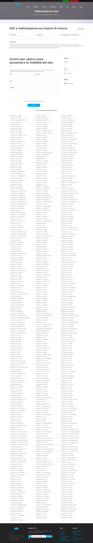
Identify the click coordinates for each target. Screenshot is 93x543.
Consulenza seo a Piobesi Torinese (18, 373)
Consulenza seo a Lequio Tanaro (17, 285)
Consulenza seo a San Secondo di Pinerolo (45, 444)
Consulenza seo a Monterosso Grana (69, 328)
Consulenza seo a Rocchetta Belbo (68, 410)
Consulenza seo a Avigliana (41, 128)
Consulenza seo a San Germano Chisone (19, 436)
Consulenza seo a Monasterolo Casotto (69, 315)
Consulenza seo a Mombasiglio (17, 313)
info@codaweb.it (70, 83)
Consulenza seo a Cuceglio (41, 238)
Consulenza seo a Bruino (41, 165)
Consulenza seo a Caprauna (67, 180)
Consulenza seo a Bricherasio (42, 160)
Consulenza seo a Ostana (66, 350)
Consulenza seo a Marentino (67, 300)
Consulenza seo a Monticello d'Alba (18, 332)
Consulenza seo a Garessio (16, 262)
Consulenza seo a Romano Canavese (44, 414)
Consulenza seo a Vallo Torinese (17, 487)
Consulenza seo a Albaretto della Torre (18, 120)
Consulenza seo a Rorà (41, 416)
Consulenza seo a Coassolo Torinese (69, 227)
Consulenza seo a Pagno (15, 354)
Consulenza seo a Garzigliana (42, 262)
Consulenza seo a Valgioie (41, 485)
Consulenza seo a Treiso (41, 479)
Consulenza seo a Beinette (16, 143)
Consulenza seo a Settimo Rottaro (68, 459)
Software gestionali (77, 534)
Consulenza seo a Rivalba (66, 397)
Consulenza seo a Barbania (16, 137)
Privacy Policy (21, 535)
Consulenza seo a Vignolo (15, 502)
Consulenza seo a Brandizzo (67, 158)
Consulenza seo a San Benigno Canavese (19, 431)
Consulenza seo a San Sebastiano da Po (19, 444)
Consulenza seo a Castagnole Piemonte (69, 193)
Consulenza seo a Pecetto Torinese (18, 360)
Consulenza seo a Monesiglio (67, 320)
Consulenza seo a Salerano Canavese (18, 425)
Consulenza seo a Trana (15, 477)
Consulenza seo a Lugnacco (67, 292)
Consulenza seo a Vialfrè (66, 498)
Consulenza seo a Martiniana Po (17, 305)
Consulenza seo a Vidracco (67, 500)
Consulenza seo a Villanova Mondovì (69, 504)
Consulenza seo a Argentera (42, 126)
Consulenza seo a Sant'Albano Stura (18, 449)
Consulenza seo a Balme (41, 135)
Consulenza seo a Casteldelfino (17, 195)
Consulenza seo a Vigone (41, 502)
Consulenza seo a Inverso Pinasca (43, 274)
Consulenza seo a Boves (15, 158)
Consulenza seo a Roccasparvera (17, 410)
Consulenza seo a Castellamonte (43, 195)
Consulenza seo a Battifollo (42, 141)
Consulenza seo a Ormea (66, 348)
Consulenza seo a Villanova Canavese (44, 504)
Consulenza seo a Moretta (41, 332)
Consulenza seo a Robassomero (43, 403)
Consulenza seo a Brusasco (67, 165)
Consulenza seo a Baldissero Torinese (18, 135)
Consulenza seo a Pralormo (16, 384)
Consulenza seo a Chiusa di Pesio (17, 221)
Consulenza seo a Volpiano (41, 517)
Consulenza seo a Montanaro (42, 326)
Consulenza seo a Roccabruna (42, 408)
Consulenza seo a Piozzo (66, 373)
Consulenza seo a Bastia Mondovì (17, 141)
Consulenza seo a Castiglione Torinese (18, 203)
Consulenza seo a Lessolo (66, 285)
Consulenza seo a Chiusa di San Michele (44, 221)
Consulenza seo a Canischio (42, 178)
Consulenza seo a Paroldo (66, 356)
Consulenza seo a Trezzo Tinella (68, 479)
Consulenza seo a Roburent (16, 406)
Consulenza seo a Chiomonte (67, 219)
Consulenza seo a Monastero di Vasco (44, 315)
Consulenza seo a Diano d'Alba (17, 242)
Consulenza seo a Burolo (66, 167)
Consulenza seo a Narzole (16, 337)
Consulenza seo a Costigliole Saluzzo (44, 236)
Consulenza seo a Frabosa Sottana (68, 255)
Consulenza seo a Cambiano (16, 173)
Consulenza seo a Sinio (66, 461)
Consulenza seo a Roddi (15, 412)
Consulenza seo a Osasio (41, 350)
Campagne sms (76, 532)
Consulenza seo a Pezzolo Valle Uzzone (19, 367)
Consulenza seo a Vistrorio (67, 515)
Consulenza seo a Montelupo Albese (18, 328)
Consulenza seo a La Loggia (42, 279)
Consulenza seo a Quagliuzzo (42, 391)
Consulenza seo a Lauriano (67, 281)
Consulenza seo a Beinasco (67, 141)
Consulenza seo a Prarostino (67, 384)
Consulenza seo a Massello (41, 305)
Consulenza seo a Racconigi (42, 393)
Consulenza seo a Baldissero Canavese (44, 133)
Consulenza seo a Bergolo (66, 145)
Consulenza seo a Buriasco (41, 167)
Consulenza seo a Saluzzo (16, 427)
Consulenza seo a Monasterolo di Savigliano (19, 317)
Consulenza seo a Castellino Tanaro (18, 199)
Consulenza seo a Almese (16, 122)
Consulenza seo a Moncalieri (42, 317)
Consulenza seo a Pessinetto (42, 365)
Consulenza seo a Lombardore (67, 289)
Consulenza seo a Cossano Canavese (18, 236)
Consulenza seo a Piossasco (42, 373)
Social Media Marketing (65, 540)
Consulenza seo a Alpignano (67, 122)
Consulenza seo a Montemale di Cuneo (44, 328)
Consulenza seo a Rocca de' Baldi (17, 408)
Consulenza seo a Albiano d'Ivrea (43, 120)
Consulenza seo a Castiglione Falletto (44, 201)
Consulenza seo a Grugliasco (16, 272)
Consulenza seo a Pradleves (16, 382)
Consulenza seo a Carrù (66, 186)
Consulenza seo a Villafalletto (67, 502)
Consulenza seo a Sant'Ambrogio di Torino (45, 449)
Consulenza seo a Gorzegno (67, 266)
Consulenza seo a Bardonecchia (68, 137)
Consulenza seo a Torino (41, 470)
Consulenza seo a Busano (16, 169)
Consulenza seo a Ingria (15, 274)
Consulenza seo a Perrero (66, 363)
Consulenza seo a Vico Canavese (17, 500)
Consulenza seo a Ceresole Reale (68, 210)
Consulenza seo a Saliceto (41, 425)
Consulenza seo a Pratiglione (42, 386)
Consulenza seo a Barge (15, 139)
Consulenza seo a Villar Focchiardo (68, 507)
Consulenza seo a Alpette (41, 122)
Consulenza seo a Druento (16, 244)
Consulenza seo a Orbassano (16, 348)
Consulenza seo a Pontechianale (43, 380)
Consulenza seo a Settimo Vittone (43, 461)
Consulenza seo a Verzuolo (67, 496)
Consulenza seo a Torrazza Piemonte (69, 470)
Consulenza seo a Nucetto (16, 345)
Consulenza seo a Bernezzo (16, 148)
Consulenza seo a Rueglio (16, 421)
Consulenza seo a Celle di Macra (17, 208)
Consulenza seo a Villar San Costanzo (69, 509)
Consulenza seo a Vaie (40, 483)
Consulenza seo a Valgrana (67, 485)
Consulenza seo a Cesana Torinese (18, 214)
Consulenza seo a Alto (15, 124)
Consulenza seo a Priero (15, 388)
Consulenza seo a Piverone (42, 375)
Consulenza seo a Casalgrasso (67, 188)
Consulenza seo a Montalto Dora (17, 326)
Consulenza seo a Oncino (66, 345)
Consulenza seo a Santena (16, 451)
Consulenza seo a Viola (66, 513)
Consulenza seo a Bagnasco (16, 130)
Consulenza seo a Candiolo (16, 178)
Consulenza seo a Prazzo (66, 386)
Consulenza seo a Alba (66, 117)
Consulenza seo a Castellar (67, 195)
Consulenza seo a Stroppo (16, 468)
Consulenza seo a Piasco (15, 369)
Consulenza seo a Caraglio (41, 182)
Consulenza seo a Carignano (16, 186)
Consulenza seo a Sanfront (16, 446)
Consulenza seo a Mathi (66, 305)
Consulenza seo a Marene (41, 300)
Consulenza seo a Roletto (16, 414)
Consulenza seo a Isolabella (16, 277)
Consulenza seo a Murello (66, 335)
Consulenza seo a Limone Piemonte (69, 287)
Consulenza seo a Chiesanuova (42, 219)
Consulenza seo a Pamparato (67, 354)
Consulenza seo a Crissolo (16, 238)
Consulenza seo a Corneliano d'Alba (18, 234)
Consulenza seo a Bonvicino (42, 150)
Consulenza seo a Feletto (15, 251)
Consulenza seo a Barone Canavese (69, 139)
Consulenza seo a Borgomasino (42, 154)
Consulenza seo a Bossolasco (67, 156)
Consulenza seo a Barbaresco (42, 137)
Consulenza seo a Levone (41, 287)
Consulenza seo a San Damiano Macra (18, 434)
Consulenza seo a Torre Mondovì (68, 472)
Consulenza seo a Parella (41, 356)
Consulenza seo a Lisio (15, 289)
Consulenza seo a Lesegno (41, 285)
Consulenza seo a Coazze (16, 229)
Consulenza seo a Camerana (42, 173)
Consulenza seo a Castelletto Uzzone (44, 197)
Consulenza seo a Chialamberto (17, 216)
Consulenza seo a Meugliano (67, 309)
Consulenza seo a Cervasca (42, 212)
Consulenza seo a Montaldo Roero (17, 324)
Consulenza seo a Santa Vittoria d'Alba (69, 446)
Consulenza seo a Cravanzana (67, 236)
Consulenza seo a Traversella (67, 477)
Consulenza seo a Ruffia (41, 421)
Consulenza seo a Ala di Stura (42, 117)
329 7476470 (69, 73)
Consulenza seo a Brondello (16, 163)
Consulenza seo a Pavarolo (16, 358)
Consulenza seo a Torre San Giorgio (43, 474)
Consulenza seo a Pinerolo (16, 371)
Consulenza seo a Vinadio (15, 513)
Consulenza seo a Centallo (41, 208)
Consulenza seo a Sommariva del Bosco (44, 464)
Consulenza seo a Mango (66, 298)
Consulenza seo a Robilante (67, 403)
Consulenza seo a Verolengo (16, 496)
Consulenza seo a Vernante (67, 494)
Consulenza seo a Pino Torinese (43, 371)
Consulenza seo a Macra (41, 296)
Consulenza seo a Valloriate (42, 487)
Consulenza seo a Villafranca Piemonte (18, 504)
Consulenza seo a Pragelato (42, 382)
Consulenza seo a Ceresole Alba (43, 210)
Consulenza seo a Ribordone (42, 395)
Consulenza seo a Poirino (15, 378)
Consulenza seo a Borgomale (16, 154)
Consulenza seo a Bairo (66, 130)
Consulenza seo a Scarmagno (67, 455)
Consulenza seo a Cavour (66, 206)
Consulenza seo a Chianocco (42, 216)
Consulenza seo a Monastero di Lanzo (18, 315)
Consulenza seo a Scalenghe (42, 455)
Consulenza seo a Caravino (16, 184)
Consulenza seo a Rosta (15, 418)
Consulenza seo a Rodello (66, 412)
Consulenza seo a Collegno (41, 229)
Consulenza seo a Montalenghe (68, 324)
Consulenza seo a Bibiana (41, 148)
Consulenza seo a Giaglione (67, 264)
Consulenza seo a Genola (15, 264)
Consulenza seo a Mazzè (41, 307)
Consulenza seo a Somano (16, 464)
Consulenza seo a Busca (41, 169)
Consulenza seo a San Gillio (41, 436)
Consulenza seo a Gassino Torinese (69, 262)
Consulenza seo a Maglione (42, 298)
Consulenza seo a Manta (15, 300)
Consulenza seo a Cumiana (67, 238)
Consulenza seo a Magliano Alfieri (68, 296)
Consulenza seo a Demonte (67, 240)
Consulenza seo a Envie (15, 246)
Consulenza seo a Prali (66, 382)
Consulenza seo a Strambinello (42, 466)
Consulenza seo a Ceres (15, 210)
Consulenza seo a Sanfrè (66, 444)
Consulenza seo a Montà (41, 322)
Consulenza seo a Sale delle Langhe (43, 423)
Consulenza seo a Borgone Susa (68, 154)
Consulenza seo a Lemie (41, 283)
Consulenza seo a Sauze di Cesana (17, 453)
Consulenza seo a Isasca (66, 274)
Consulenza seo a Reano (66, 393)
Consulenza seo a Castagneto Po (17, 193)
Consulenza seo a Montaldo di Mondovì (69, 322)
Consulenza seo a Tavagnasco (17, 470)
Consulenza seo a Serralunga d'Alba (68, 457)
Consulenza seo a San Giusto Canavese (44, 438)
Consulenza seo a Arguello (66, 126)
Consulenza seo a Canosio (66, 178)
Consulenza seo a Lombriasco (16, 292)
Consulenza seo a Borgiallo (16, 152)
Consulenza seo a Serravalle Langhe (18, 459)
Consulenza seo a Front (66, 257)
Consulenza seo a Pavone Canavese (43, 358)
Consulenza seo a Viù (15, 517)
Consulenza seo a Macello (16, 296)
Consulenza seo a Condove (41, 231)
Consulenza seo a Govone (41, 268)
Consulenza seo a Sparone (16, 466)
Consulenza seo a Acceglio (16, 115)
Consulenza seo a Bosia (41, 156)
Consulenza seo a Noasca (16, 341)
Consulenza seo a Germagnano (42, 264)
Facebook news (63, 538)
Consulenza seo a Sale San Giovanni (68, 423)
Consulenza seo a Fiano (66, 251)
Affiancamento (76, 540)
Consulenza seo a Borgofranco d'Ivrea (69, 152)
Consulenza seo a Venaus (15, 494)
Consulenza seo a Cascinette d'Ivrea (18, 191)
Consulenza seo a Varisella (67, 489)
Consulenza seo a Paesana (67, 352)
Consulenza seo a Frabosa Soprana (43, 255)
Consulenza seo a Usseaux (67, 481)
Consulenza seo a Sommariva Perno (69, 464)
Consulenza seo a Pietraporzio (42, 369)
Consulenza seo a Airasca (66, 115)
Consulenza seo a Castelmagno (42, 199)
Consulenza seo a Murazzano (42, 335)
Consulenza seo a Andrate (66, 124)
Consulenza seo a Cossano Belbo (68, 234)
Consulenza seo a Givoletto (42, 266)
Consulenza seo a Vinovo (41, 513)
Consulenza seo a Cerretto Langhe (17, 212)
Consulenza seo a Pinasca (66, 369)
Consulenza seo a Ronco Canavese (68, 414)
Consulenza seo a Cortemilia (42, 234)
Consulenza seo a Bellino (41, 143)
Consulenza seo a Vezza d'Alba (42, 498)
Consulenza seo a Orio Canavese (43, 348)
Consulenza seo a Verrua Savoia (43, 496)
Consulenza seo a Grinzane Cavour (17, 270)
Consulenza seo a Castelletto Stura (18, 197)
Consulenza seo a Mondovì (41, 320)
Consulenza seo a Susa (41, 468)
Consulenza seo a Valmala (66, 487)
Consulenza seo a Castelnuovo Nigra (18, 201)
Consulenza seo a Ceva (41, 214)
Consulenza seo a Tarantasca (67, 468)
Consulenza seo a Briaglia (15, 160)
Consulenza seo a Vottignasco (16, 520)
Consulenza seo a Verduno (41, 494)
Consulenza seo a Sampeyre (42, 429)
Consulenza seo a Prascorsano (17, 386)
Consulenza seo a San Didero (42, 434)
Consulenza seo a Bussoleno (67, 169)
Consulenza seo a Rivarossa (16, 401)
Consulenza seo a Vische (41, 515)
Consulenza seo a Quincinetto (16, 393)
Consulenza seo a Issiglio (41, 277)
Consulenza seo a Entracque (67, 244)
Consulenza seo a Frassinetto (16, 257)
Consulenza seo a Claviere (41, 227)
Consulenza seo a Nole (41, 341)
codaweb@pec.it (15, 540)
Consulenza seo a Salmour (66, 425)
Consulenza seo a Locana (41, 289)
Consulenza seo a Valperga (16, 489)
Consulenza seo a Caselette (42, 191)
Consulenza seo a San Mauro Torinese (44, 440)
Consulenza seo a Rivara (41, 399)
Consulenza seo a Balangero (16, 133)
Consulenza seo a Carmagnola (42, 186)
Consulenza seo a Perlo (66, 360)
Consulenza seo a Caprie (15, 182)
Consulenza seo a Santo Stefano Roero (69, 451)
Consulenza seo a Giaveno (16, 266)
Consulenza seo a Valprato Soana (43, 489)
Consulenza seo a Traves (15, 479)
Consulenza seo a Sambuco (67, 427)
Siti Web (62, 531)
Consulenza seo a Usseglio (16, 483)
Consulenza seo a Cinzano (16, 225)
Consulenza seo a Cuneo (15, 240)
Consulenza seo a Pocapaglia (67, 375)
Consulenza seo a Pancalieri (16, 356)
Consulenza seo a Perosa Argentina (18, 363)
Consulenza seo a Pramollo (41, 384)
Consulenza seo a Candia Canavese (68, 176)
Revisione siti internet (65, 536)
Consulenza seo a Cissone (66, 225)
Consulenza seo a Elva (40, 244)
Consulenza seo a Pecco (66, 358)
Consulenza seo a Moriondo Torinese (69, 332)
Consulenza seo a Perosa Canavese (43, 363)
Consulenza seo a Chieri (15, 219)
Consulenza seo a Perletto (41, 360)
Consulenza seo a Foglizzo (41, 253)
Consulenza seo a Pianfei (66, 367)
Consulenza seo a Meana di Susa (68, 307)
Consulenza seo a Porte (66, 380)
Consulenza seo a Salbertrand (16, 423)
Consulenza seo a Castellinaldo (67, 197)
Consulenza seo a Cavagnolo (67, 203)
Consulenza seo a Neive (41, 337)
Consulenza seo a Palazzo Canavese (43, 354)
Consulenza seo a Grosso (66, 270)
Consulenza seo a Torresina (67, 474)
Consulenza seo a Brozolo (16, 165)
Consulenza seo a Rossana (67, 416)
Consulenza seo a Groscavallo (42, 270)
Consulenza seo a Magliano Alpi (17, 298)
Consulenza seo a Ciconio (15, 223)
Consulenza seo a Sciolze (41, 457)
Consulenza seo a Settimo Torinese (18, 461)
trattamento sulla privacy (38, 101)
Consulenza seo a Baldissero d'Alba (68, 133)
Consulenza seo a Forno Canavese (68, 253)
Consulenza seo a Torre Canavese (43, 472)
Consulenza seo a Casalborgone (43, 188)
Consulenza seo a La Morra (67, 279)
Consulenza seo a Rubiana (66, 418)
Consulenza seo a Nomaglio (67, 341)
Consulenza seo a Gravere (67, 268)
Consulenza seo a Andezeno (42, 124)
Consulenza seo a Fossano (16, 255)
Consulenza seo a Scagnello (16, 455)
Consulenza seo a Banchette (67, 135)
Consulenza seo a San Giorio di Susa (18, 438)
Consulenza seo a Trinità (15, 481)
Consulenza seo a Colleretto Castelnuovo (70, 229)
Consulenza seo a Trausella (42, 477)
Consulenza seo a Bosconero (16, 156)
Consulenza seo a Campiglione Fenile (18, 176)
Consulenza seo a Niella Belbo (42, 339)
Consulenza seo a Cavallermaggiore (43, 206)
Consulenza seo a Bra (40, 158)
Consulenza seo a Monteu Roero (43, 330)
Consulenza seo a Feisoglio (67, 249)
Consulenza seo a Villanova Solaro (17, 507)
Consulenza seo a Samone (16, 429)
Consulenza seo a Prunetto (16, 391)
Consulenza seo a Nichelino (16, 339)
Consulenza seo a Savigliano (67, 453)
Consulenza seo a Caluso (66, 171)
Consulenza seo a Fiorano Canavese (18, 253)
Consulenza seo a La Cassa (16, 279)
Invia (33, 105)
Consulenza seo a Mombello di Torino (44, 313)
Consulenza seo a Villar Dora (42, 507)
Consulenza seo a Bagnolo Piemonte (44, 130)
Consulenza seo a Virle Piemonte (17, 515)
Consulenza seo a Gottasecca (16, 268)
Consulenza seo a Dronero (67, 242)
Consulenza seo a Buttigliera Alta (17, 171)
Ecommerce (62, 532)
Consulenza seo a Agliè (41, 115)
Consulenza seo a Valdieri (15, 485)
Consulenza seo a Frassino (41, 257)
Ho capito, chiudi (66, 1)
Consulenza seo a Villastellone (67, 511)
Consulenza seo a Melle (15, 309)
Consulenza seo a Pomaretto (67, 378)
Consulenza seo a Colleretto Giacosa (18, 231)
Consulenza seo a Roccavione (42, 410)
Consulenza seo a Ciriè (40, 225)
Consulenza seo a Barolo (41, 139)
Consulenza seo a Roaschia (67, 401)
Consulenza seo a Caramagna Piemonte (69, 182)
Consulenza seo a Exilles (41, 246)
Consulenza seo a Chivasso (67, 221)
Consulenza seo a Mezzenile (16, 311)
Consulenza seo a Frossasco (16, 259)
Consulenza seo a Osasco (16, 350)
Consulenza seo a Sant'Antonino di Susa (69, 449)
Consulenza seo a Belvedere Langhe (69, 143)
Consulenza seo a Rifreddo (67, 395)
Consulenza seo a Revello (16, 395)
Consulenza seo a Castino (41, 203)
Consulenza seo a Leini (15, 283)
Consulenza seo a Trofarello (42, 481)
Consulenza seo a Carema (66, 184)
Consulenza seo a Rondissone (16, 416)
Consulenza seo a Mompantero (68, 313)
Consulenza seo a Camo (66, 173)
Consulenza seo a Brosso (66, 163)
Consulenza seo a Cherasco (67, 214)
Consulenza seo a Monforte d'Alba (17, 322)
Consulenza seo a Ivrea (66, 277)
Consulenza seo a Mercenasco (42, 309)
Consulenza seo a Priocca (41, 388)
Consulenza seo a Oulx (15, 352)
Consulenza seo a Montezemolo (68, 330)
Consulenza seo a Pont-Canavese (17, 380)
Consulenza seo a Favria (41, 249)
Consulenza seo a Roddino (41, 412)
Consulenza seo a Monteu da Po (17, 330)
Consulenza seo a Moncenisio (67, 317)
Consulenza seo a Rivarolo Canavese (69, 399)
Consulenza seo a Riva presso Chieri (43, 397)
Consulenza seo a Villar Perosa (42, 509)
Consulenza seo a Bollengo (16, 150)
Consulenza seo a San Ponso (42, 442)
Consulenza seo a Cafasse (41, 171)
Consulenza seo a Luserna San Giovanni (18, 294)
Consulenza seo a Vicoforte (42, 500)
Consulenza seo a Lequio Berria (68, 283)
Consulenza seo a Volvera (66, 517)
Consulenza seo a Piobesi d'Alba (68, 371)
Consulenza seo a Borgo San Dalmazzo (44, 152)
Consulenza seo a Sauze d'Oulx (42, 453)
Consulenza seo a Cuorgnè (41, 240)
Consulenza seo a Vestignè (16, 498)
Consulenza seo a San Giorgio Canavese (69, 436)
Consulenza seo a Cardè (41, 184)
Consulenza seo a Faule (15, 249)
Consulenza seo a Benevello (42, 145)
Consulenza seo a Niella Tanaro (68, 339)
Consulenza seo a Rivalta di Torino (17, 399)
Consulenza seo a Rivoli (41, 401)
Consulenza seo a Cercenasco (67, 208)
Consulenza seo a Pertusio (16, 365)
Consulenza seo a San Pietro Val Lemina (19, 442)
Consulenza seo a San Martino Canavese (70, 438)
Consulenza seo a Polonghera (42, 378)
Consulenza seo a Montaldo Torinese (44, 324)
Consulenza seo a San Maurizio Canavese (19, 440)
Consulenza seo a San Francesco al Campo (70, 434)
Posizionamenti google (78, 538)
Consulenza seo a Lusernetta (42, 294)
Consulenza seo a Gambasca (67, 259)
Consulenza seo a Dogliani (41, 242)
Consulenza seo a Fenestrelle (42, 251)
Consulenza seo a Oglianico (42, 345)
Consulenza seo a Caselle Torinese (68, 191)
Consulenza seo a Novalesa (42, 343)
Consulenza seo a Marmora (42, 302)
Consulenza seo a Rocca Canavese (43, 406)
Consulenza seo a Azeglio (66, 128)
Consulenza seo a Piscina (15, 375)
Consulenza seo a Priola (66, 388)
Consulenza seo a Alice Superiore (68, 120)
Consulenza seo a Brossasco (42, 163)
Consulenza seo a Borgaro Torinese (69, 150)
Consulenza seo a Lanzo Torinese (43, 281)
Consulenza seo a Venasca (67, 492)
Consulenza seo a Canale (41, 176)
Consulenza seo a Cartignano (16, 188)
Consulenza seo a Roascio (16, 403)
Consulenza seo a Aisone (15, 117)
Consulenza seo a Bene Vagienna (17, 145)
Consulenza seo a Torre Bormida (17, 472)
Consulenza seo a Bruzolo (16, 167)
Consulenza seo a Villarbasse (16, 511)
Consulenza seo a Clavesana (16, 227)
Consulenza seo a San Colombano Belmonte (70, 431)
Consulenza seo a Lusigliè (66, 294)
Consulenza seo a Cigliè (41, 223)
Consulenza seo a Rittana (15, 397)
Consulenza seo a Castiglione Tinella (69, 201)
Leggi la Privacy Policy (74, 1)
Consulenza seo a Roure (41, 418)
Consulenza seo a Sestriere (42, 459)
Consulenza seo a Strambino (67, 466)
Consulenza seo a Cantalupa (16, 180)
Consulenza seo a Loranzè (41, 292)
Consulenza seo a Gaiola (41, 259)
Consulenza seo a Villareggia (42, 511)
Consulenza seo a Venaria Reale (43, 492)
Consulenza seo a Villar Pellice (16, 509)
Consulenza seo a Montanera (67, 326)
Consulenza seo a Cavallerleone (17, 206)
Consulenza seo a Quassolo (67, 391)
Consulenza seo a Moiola (41, 311)
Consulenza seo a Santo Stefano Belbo (44, 451)
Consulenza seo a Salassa (66, 421)
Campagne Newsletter (78, 531)
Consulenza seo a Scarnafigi (16, 457)
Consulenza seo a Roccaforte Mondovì (69, 408)
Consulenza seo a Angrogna (16, 126)
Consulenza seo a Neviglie (66, 337)
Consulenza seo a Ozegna (41, 352)
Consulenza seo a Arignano (16, 128)
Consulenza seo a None (15, 343)
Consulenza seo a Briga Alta (67, 160)
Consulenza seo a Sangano (41, 446)
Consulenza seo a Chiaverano (67, 216)
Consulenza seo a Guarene (41, 272)
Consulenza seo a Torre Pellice (17, 474)
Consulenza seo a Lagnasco (16, 281)
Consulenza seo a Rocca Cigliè (67, 406)
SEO (74, 536)
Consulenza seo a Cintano (66, 223)
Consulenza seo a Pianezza (42, 367)
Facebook (62, 534)
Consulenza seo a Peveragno (67, 365)
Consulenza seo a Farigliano (67, 246)
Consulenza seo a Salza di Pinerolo (43, 427)
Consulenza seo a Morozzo (16, 335)
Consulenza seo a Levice (15, 287)
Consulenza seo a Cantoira (41, 180)
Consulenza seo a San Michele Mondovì (69, 440)
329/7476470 (21, 537)
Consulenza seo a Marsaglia (67, 302)
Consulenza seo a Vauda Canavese (17, 492)
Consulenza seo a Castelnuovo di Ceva (69, 199)
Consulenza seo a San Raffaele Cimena (69, 442)
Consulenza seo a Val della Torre (68, 483)
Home (42, 14)
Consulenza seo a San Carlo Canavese (44, 431)
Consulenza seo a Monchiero (16, 320)
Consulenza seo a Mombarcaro (67, 311)
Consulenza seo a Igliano (66, 272)
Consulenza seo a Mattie (15, 307)
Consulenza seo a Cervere (66, 212)
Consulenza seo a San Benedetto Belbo (69, 429)
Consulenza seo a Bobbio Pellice (68, 148)
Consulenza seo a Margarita (16, 302)
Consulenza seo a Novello (66, 343)
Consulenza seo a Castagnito (42, 193)
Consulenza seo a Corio (66, 231)
